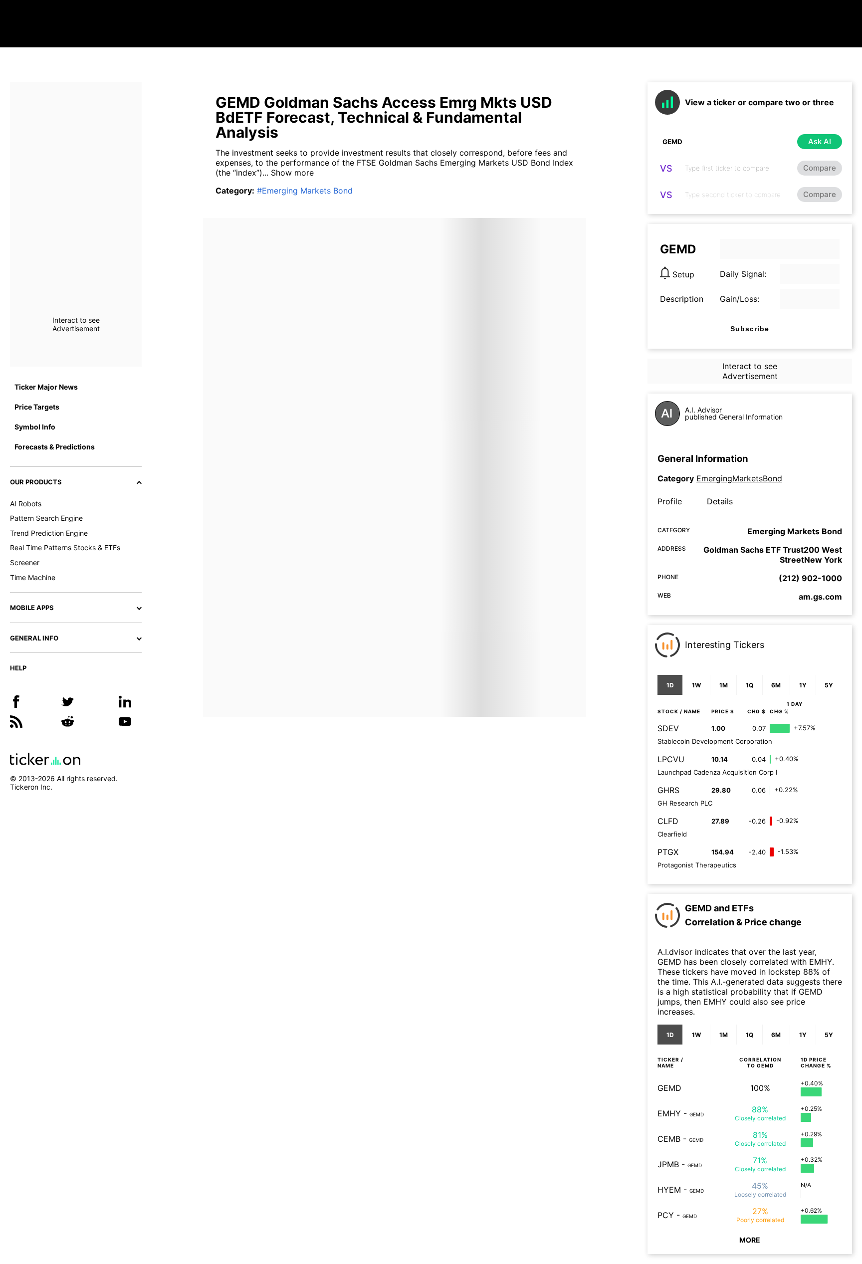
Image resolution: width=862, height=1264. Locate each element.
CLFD (667, 821)
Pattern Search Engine (46, 518)
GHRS (668, 790)
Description (681, 299)
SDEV (668, 728)
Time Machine (32, 577)
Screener (24, 562)
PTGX (667, 852)
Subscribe (749, 329)
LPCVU (670, 759)
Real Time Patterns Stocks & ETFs (65, 547)
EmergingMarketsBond (739, 478)
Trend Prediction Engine (49, 533)
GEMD (669, 1088)
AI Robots (25, 503)
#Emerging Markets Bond (305, 191)
